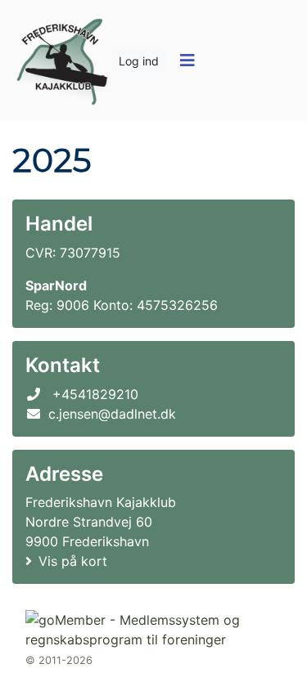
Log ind (139, 61)
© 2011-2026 (59, 660)
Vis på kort (72, 561)
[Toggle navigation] (187, 60)
